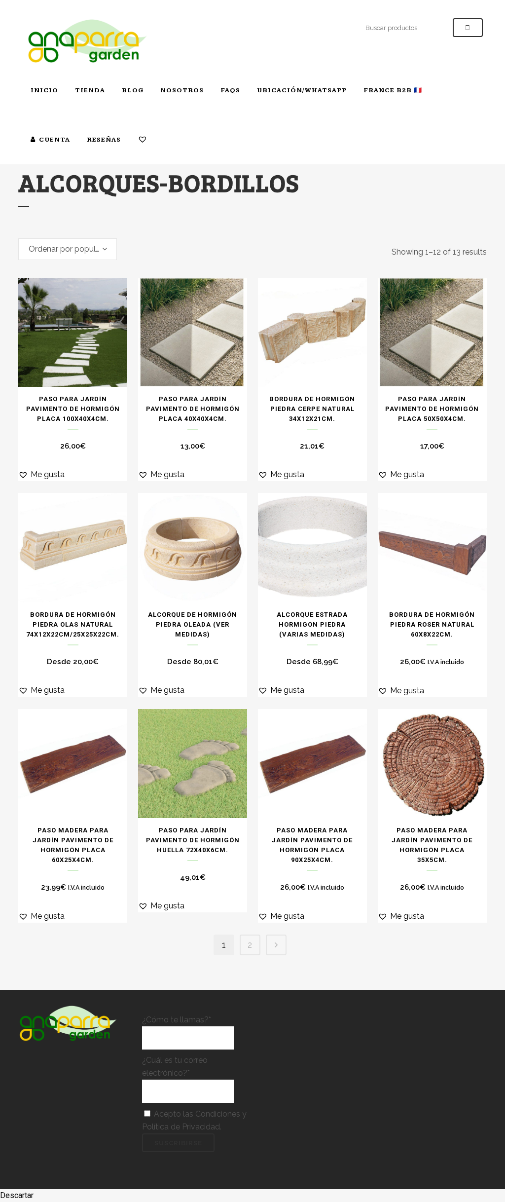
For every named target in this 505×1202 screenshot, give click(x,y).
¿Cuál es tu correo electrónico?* (175, 1066)
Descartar (17, 1195)
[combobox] (67, 249)
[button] (41, 474)
